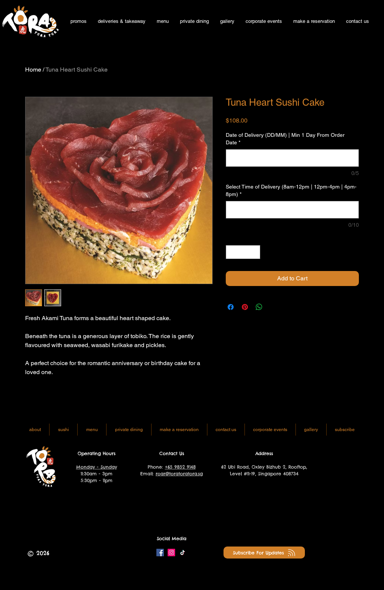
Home (33, 69)
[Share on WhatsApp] (259, 306)
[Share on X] (273, 306)
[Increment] (254, 252)
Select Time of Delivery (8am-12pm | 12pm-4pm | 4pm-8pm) (291, 190)
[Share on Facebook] (230, 306)
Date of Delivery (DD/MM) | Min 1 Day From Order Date (285, 138)
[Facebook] (160, 552)
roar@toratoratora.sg (179, 473)
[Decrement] (231, 252)
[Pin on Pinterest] (244, 306)
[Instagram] (171, 552)
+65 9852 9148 (180, 467)
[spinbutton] (243, 252)
